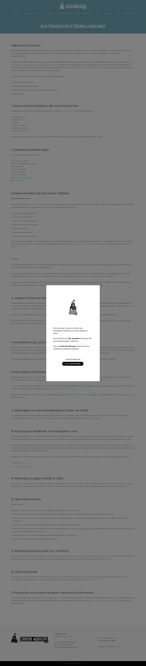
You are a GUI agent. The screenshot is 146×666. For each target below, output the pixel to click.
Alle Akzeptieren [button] (73, 364)
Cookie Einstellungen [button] (72, 359)
